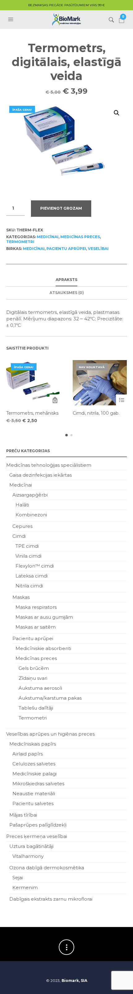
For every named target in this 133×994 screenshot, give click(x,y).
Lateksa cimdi (31, 576)
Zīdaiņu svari (33, 678)
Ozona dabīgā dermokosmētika (46, 868)
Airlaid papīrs (27, 754)
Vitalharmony (28, 856)
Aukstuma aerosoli (40, 688)
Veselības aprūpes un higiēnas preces (50, 734)
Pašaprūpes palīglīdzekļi (37, 825)
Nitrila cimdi (29, 586)
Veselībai (98, 248)
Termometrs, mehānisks (32, 413)
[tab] (66, 280)
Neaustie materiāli (33, 793)
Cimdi (19, 536)
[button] (11, 19)
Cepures (22, 526)
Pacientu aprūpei (66, 248)
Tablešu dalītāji (36, 708)
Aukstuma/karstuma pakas (50, 698)
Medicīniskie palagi (34, 774)
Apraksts (66, 279)
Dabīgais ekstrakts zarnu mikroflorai (50, 899)
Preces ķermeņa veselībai (36, 836)
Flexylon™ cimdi (34, 566)
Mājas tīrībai (23, 815)
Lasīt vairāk (121, 399)
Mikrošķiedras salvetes (38, 784)
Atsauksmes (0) (66, 292)
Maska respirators (36, 607)
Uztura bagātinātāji (31, 846)
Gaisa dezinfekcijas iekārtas (40, 475)
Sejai (17, 877)
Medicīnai (47, 236)
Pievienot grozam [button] (54, 399)
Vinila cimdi (28, 556)
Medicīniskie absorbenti (43, 648)
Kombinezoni (31, 515)
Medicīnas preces (80, 236)
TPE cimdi (27, 546)
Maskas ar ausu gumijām (44, 617)
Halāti (22, 505)
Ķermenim (25, 887)
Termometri (20, 241)
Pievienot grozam (61, 208)
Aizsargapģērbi (30, 495)
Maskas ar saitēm (35, 627)
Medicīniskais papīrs (32, 744)
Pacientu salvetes (33, 803)
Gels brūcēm (34, 668)
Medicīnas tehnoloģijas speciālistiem (48, 465)
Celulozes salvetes (33, 764)
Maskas (21, 597)
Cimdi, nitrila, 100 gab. (96, 413)
